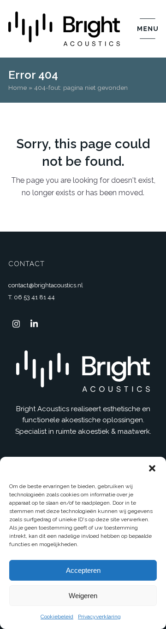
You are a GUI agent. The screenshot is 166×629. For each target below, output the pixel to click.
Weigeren (83, 596)
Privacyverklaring (99, 616)
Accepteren (83, 570)
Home (17, 87)
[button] (152, 468)
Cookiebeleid (57, 616)
